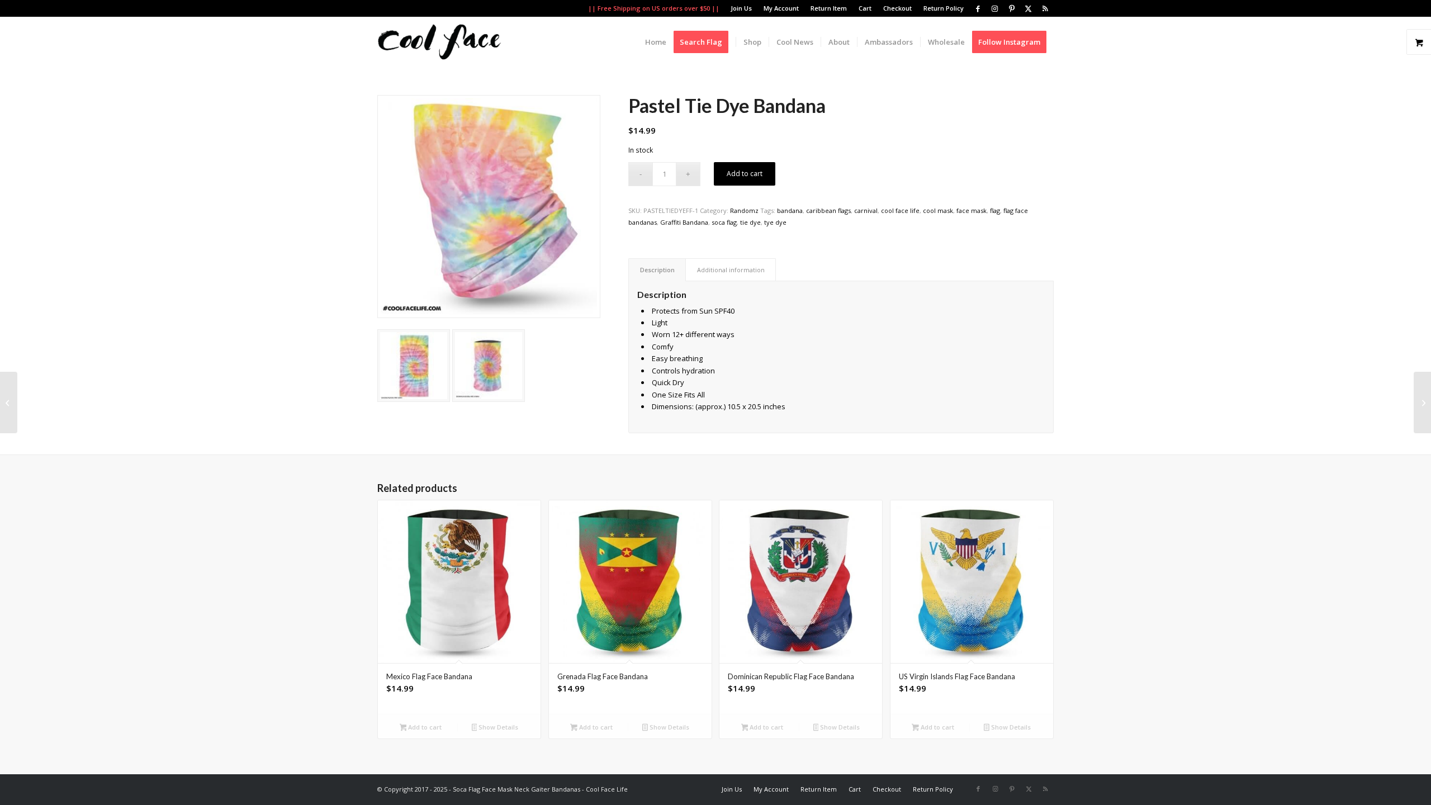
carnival (866, 210)
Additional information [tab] (731, 270)
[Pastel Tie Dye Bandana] (488, 206)
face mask (971, 210)
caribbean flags (828, 210)
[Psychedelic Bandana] (1422, 402)
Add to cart (744, 173)
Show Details (497, 727)
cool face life (900, 210)
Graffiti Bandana (684, 222)
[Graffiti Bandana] (8, 402)
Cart (865, 8)
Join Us (741, 8)
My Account (781, 8)
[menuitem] (741, 8)
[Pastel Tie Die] (413, 365)
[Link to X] (1028, 8)
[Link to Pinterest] (1011, 8)
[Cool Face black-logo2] (439, 42)
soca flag (724, 222)
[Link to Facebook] (978, 8)
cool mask (938, 210)
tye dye (775, 222)
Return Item (829, 8)
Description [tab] (657, 270)
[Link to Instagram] (995, 8)
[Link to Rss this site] (1045, 8)
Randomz (744, 210)
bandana (790, 210)
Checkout (897, 8)
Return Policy (943, 8)
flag (995, 210)
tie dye (750, 222)
